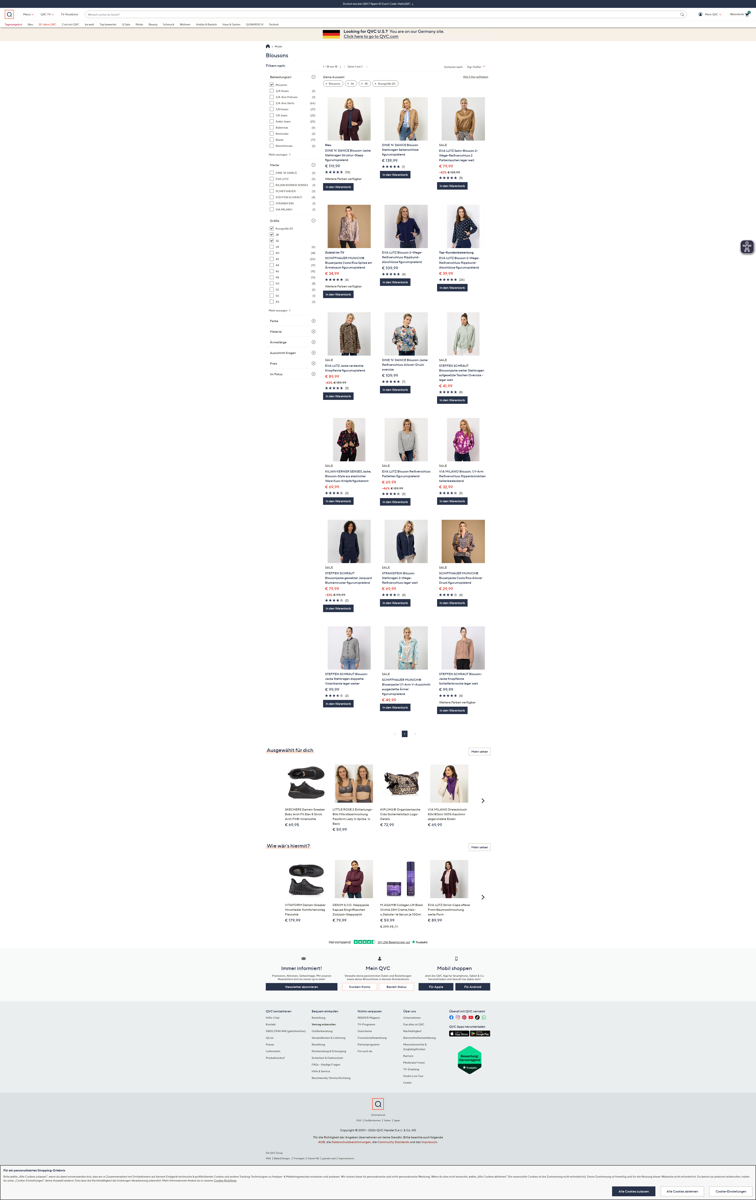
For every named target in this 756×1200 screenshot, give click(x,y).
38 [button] (366, 83)
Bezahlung (318, 1044)
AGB (321, 1142)
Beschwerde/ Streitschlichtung (331, 1078)
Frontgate (299, 1158)
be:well (89, 24)
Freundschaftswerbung (372, 1037)
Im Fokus (276, 374)
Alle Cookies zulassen (634, 1191)
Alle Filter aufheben (475, 76)
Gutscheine (365, 1031)
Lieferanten (273, 1051)
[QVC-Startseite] (268, 46)
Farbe (274, 321)
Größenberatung (322, 1031)
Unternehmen (412, 1017)
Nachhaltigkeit (412, 1031)
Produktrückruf (275, 1057)
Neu (30, 24)
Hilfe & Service (321, 1071)
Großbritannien (372, 1120)
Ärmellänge (278, 342)
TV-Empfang (411, 1069)
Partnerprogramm (369, 1044)
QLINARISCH (254, 24)
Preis (273, 363)
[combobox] (382, 14)
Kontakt (271, 1024)
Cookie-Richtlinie (225, 1180)
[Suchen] (683, 14)
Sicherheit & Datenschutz (327, 1057)
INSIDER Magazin (369, 1017)
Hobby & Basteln (206, 24)
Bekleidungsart (280, 77)
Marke (274, 165)
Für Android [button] (472, 987)
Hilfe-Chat (272, 1017)
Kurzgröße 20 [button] (386, 83)
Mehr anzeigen (278, 154)
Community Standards (393, 1142)
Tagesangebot (13, 24)
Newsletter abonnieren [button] (301, 987)
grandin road (328, 1158)
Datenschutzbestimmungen (351, 1142)
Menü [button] (27, 14)
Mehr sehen (479, 751)
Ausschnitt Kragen (283, 353)
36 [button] (352, 83)
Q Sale (126, 24)
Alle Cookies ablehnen (682, 1191)
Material (276, 332)
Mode (139, 24)
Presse (270, 1044)
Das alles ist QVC (413, 1024)
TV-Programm (366, 1024)
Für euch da (365, 1051)
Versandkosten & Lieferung (328, 1037)
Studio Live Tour (413, 1076)
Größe (274, 221)
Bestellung (318, 1017)
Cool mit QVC (70, 24)
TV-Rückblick (69, 14)
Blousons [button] (334, 83)
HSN (268, 1158)
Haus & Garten (231, 24)
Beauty (153, 24)
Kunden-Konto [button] (359, 987)
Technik (274, 24)
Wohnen (185, 24)
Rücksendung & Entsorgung (329, 1051)
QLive (269, 1037)
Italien (387, 1120)
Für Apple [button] (436, 987)
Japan (397, 1120)
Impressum (429, 1142)
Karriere (408, 1055)
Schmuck (168, 24)
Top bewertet (108, 24)
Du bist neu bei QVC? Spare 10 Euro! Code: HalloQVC (377, 3)
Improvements (346, 1158)
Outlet (407, 1082)
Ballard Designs (282, 1158)
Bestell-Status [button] (396, 987)
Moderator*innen (414, 1062)
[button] (706, 14)
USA (358, 1120)
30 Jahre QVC (47, 24)
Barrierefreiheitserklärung (419, 1037)
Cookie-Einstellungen (731, 1191)
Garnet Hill (313, 1158)
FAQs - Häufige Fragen (326, 1064)
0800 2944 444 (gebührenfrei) (286, 1031)
